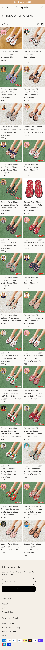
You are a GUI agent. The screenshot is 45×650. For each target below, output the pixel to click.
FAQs (4, 636)
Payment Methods (9, 631)
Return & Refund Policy (11, 627)
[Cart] (42, 7)
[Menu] (2, 7)
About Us (5, 604)
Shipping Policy (8, 623)
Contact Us (6, 608)
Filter (6, 24)
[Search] (7, 7)
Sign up (19, 589)
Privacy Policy (7, 612)
